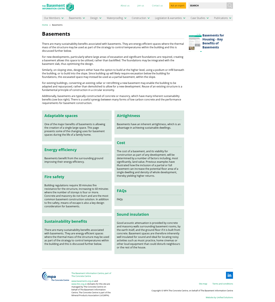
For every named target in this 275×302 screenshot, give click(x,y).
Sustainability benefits (65, 221)
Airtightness (128, 115)
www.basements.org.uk (82, 281)
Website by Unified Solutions (219, 297)
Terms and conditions (222, 283)
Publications (221, 18)
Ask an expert (177, 5)
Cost (121, 142)
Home (45, 24)
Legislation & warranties (168, 18)
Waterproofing (115, 18)
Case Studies (198, 18)
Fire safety (54, 176)
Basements (75, 18)
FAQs (122, 190)
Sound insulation (133, 214)
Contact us (157, 5)
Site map (203, 283)
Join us (141, 5)
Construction (139, 18)
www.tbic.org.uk (79, 283)
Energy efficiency (60, 149)
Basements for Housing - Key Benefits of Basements (213, 41)
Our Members (52, 18)
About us (125, 5)
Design (94, 18)
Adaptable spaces (61, 115)
